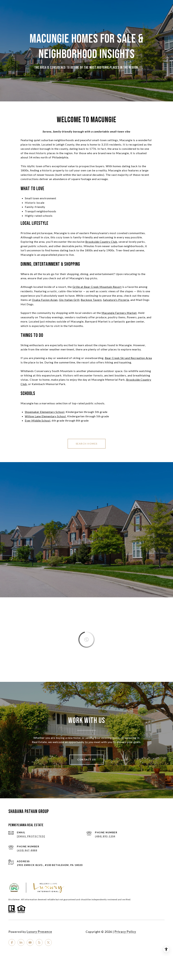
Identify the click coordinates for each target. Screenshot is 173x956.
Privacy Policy (125, 932)
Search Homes (86, 443)
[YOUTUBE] (30, 942)
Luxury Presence (39, 932)
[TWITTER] (48, 942)
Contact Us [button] (86, 759)
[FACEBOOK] (11, 942)
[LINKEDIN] (21, 942)
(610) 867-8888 (27, 850)
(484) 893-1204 (105, 836)
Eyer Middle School (37, 420)
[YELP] (39, 942)
